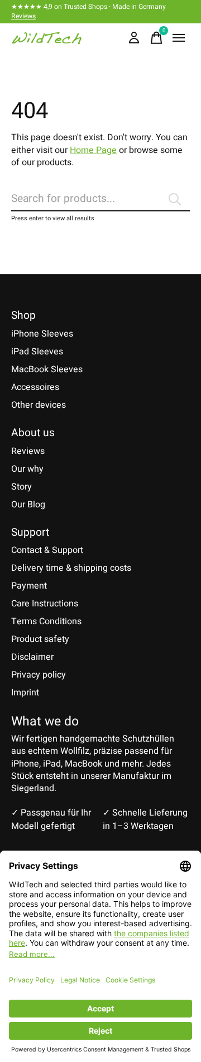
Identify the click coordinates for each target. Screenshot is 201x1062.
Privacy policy (38, 674)
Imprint (25, 692)
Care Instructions (44, 603)
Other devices (38, 405)
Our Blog (28, 504)
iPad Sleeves (37, 351)
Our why (27, 469)
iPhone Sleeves (42, 333)
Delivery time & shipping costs (71, 568)
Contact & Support (47, 550)
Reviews (23, 16)
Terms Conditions (46, 621)
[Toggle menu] (179, 38)
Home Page (93, 150)
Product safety (40, 639)
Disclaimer (32, 657)
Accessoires (35, 387)
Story (21, 486)
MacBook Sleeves (47, 369)
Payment (29, 585)
